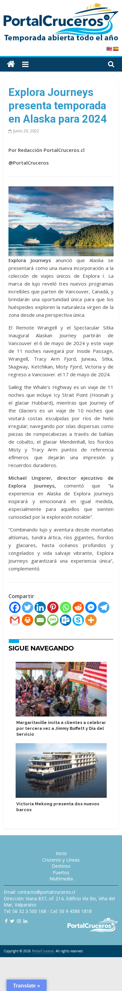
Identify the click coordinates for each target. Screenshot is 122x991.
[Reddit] (78, 607)
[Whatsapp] (65, 607)
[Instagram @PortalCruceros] (19, 921)
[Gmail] (14, 620)
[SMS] (53, 620)
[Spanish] (115, 48)
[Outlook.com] (65, 620)
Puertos (61, 872)
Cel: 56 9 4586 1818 (71, 911)
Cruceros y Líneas (61, 860)
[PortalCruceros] (11, 64)
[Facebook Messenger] (91, 607)
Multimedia (61, 879)
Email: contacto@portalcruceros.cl (39, 892)
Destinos (61, 866)
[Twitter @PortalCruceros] (12, 921)
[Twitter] (27, 607)
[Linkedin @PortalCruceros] (25, 921)
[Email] (40, 620)
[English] (109, 48)
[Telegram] (103, 607)
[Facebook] (14, 607)
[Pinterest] (53, 607)
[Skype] (78, 620)
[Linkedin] (40, 607)
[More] (91, 620)
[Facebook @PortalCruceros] (6, 921)
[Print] (27, 620)
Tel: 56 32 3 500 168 (25, 911)
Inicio (61, 853)
